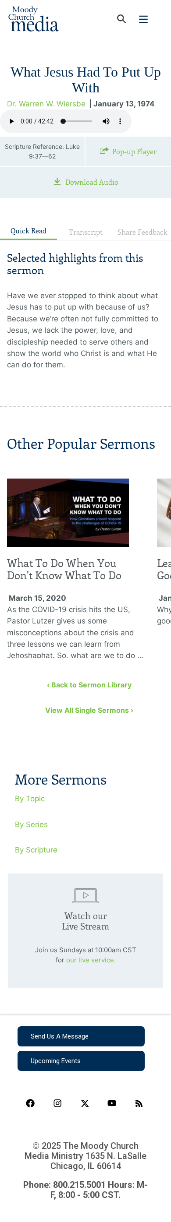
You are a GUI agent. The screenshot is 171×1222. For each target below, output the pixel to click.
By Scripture (36, 849)
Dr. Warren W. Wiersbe (46, 103)
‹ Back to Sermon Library (89, 684)
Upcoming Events (56, 1061)
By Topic (30, 798)
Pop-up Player (134, 152)
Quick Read (28, 231)
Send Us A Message (60, 1036)
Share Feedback (142, 232)
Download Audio (91, 182)
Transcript (86, 232)
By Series (31, 824)
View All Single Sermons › (89, 710)
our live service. (91, 960)
